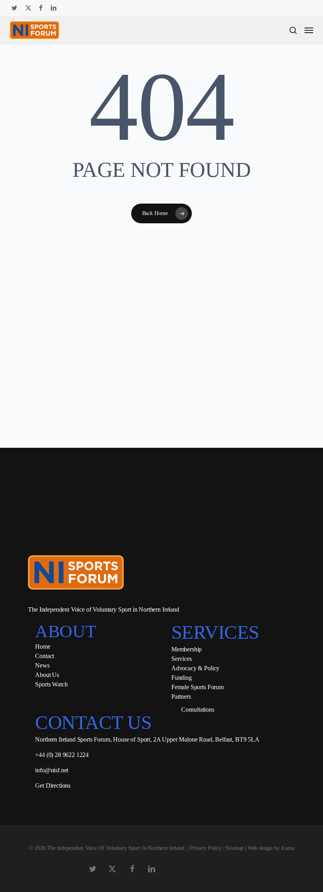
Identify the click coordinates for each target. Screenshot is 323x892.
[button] (308, 30)
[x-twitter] (28, 8)
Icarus (287, 848)
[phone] (91, 8)
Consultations (197, 709)
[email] (104, 8)
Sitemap (234, 848)
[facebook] (41, 8)
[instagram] (79, 8)
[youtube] (67, 8)
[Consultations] (173, 710)
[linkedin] (53, 8)
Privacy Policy (206, 848)
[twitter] (14, 8)
